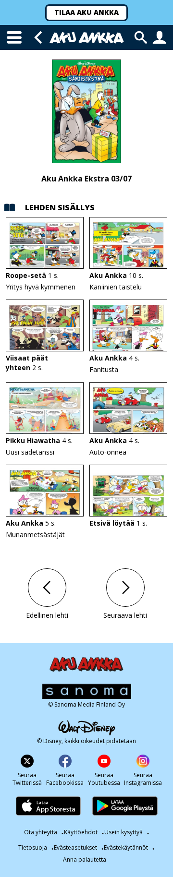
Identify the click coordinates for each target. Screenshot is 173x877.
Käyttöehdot (81, 832)
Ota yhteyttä (40, 832)
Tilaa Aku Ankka (86, 12)
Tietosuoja (32, 847)
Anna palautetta (84, 860)
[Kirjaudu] (159, 37)
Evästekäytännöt (126, 847)
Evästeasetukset (75, 847)
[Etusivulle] (86, 38)
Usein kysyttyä (123, 832)
